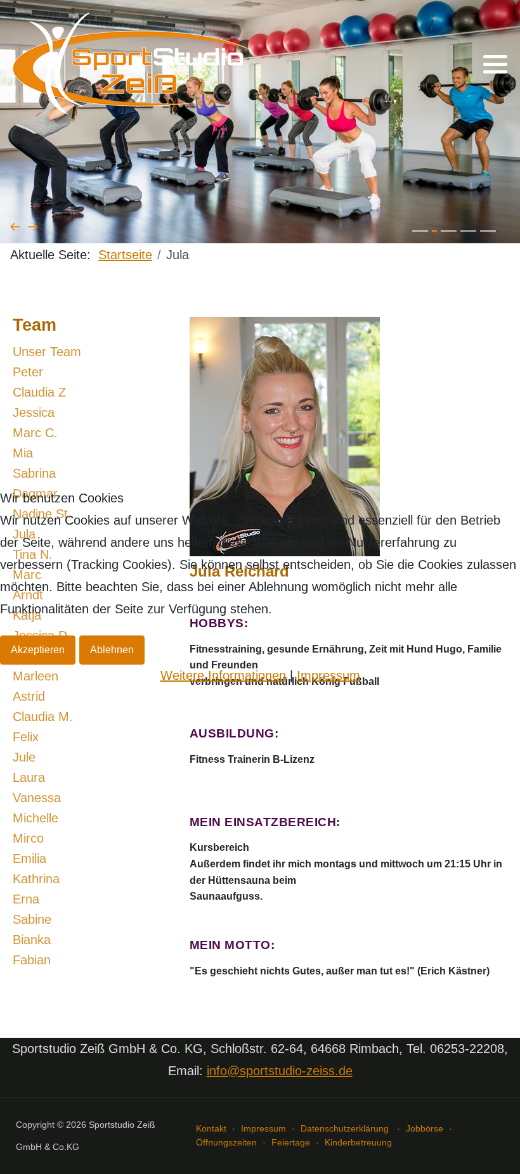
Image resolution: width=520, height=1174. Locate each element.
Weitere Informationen (223, 675)
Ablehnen (112, 649)
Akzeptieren (38, 649)
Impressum (328, 675)
